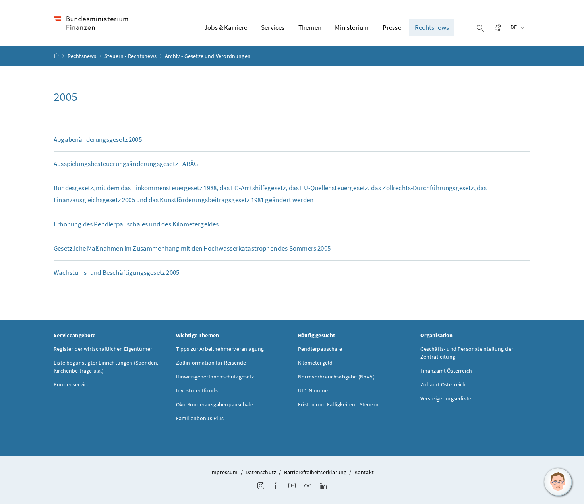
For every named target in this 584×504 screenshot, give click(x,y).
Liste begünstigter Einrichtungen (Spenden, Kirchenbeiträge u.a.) (106, 366)
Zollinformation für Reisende (211, 362)
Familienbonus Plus (200, 418)
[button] (558, 482)
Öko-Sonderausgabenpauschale (214, 404)
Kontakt (364, 472)
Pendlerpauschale (320, 348)
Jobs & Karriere (226, 27)
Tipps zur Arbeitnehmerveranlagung (220, 348)
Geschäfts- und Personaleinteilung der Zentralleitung (467, 352)
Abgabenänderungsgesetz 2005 (98, 139)
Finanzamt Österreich (446, 370)
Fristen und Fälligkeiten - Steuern (338, 404)
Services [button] (272, 27)
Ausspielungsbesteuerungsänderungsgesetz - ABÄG (126, 163)
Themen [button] (309, 27)
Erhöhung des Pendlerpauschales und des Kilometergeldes (136, 224)
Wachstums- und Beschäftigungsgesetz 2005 (116, 272)
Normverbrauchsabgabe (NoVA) (336, 376)
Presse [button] (392, 27)
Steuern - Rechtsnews (131, 56)
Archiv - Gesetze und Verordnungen (208, 56)
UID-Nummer (314, 390)
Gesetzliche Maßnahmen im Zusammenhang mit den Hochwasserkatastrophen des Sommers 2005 (192, 248)
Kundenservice (71, 384)
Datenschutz (261, 472)
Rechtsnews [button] (432, 27)
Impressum (224, 472)
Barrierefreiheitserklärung (315, 472)
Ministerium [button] (352, 27)
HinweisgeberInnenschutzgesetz (215, 376)
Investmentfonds (197, 390)
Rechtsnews (83, 56)
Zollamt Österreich (443, 384)
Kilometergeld (315, 362)
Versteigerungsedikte (446, 398)
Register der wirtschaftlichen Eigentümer (103, 348)
